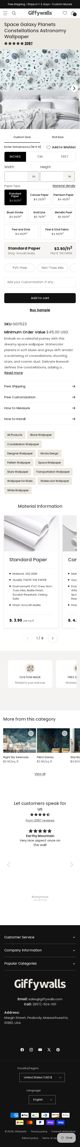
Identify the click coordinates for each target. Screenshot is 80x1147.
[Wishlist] (65, 13)
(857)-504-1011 (40, 1004)
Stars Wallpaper (17, 472)
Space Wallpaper (49, 462)
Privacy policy (39, 1131)
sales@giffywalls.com (40, 999)
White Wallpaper (18, 490)
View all (40, 774)
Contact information (63, 1131)
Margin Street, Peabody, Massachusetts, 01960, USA (36, 1017)
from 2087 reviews (40, 820)
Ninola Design (49, 453)
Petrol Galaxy (45, 757)
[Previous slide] (27, 638)
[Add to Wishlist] (31, 733)
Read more (13, 372)
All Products (14, 435)
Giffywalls (21, 1131)
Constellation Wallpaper (23, 444)
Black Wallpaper (41, 435)
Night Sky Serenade (15, 757)
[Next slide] (52, 638)
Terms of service (52, 1138)
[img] (40, 814)
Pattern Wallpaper (18, 462)
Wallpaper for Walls (20, 481)
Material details (64, 186)
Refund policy (30, 1138)
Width (9, 166)
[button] (5, 13)
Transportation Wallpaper (53, 472)
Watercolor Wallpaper (55, 481)
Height (45, 166)
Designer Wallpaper (20, 453)
